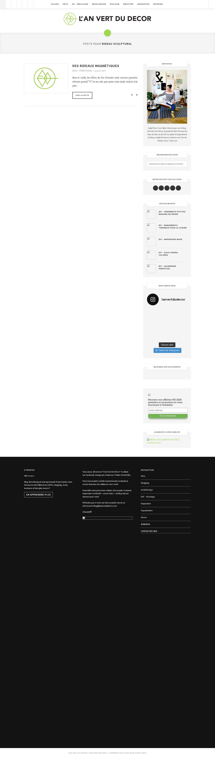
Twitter (117, 475)
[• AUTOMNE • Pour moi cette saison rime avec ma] (172, 330)
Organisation (147, 510)
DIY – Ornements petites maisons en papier (172, 213)
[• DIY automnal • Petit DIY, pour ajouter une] (161, 330)
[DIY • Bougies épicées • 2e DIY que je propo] (182, 317)
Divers (144, 517)
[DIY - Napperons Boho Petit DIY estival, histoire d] (182, 337)
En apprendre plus (38, 495)
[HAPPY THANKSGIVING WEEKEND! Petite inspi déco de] (182, 324)
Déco (65, 4)
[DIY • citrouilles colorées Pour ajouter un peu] (151, 337)
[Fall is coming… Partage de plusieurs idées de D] (161, 337)
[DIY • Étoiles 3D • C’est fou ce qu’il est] (161, 311)
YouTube (126, 475)
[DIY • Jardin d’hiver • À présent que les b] (151, 324)
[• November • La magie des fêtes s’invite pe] (161, 324)
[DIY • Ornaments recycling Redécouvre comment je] (172, 317)
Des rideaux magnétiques (95, 66)
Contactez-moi (149, 531)
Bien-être (128, 4)
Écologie (114, 4)
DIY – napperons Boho (170, 239)
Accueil (55, 4)
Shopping (158, 4)
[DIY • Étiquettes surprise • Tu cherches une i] (182, 311)
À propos (145, 524)
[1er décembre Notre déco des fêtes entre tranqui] (172, 311)
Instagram (99, 475)
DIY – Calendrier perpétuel (167, 267)
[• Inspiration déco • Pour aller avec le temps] (182, 330)
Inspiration (143, 4)
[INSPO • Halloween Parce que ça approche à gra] (151, 330)
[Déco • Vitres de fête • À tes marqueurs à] (151, 311)
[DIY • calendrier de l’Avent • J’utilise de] (151, 317)
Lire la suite (82, 95)
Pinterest (109, 475)
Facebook (90, 475)
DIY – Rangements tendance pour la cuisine (173, 226)
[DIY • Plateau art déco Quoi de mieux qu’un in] (172, 337)
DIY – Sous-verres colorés (168, 254)
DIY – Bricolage (80, 4)
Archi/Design (99, 4)
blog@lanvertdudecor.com (105, 506)
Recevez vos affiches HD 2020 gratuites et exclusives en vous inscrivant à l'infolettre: (165, 402)
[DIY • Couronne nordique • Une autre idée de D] (161, 317)
